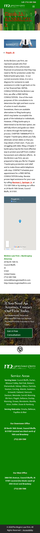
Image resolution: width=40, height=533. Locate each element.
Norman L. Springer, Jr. (22, 182)
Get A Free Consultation (13, 333)
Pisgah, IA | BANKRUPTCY (18, 19)
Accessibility (28, 530)
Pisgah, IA (10, 52)
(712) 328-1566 (30, 2)
